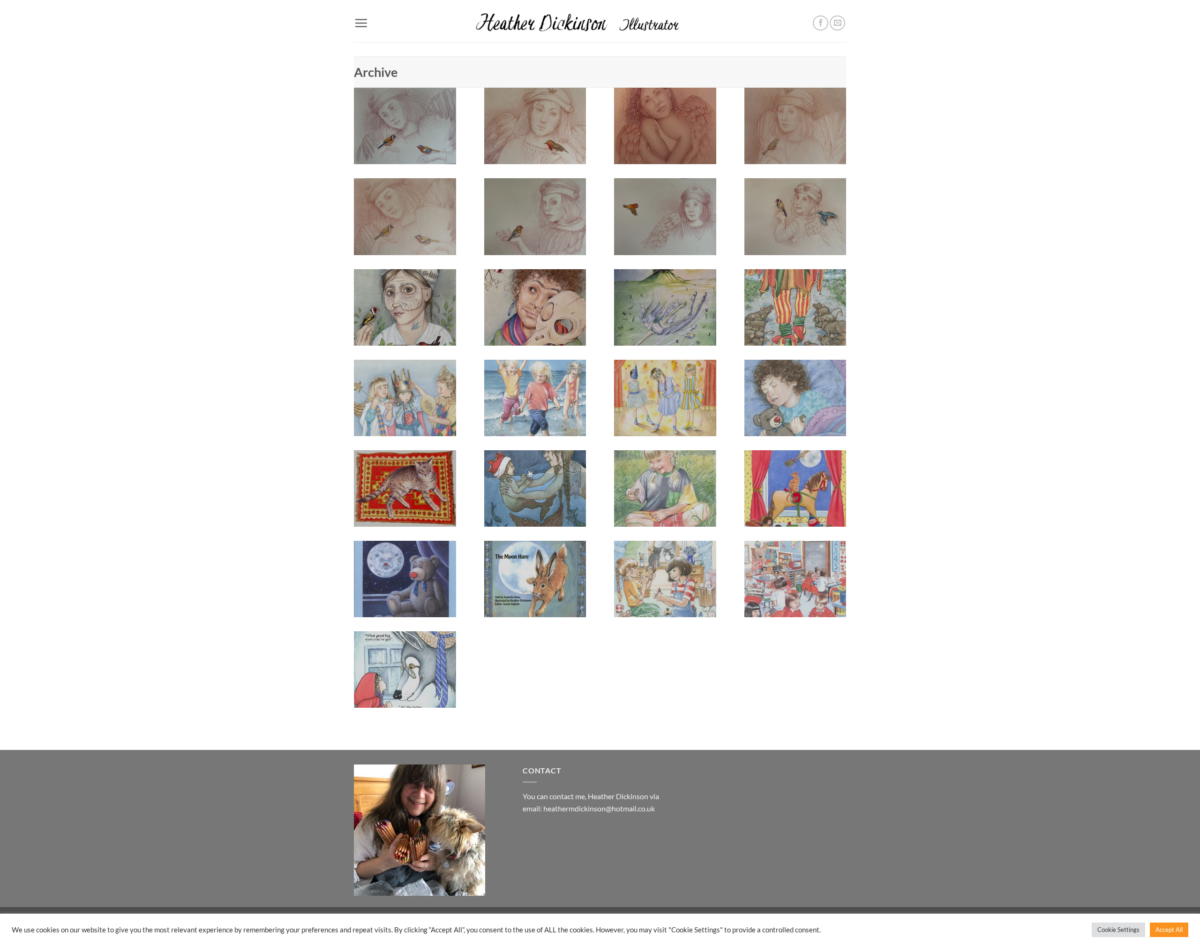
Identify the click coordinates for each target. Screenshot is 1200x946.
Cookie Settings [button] (1118, 929)
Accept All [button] (1169, 929)
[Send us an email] (837, 23)
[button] (361, 23)
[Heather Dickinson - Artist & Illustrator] (600, 21)
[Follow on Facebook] (820, 23)
